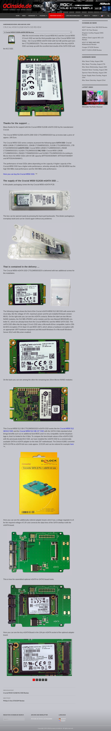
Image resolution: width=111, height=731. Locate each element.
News (24, 15)
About (86, 15)
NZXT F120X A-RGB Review (92, 50)
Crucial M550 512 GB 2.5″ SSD (32, 431)
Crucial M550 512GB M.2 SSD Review (16, 691)
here (72, 444)
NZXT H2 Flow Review (90, 30)
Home (17, 15)
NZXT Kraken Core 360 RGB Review (94, 27)
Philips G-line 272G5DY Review (13, 699)
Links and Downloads (73, 15)
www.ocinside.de (57, 728)
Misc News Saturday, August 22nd (93, 80)
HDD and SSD (22, 24)
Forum (95, 15)
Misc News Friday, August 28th (92, 61)
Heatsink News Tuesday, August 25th (94, 70)
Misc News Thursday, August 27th (93, 64)
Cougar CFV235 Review (90, 47)
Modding (43, 15)
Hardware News (89, 57)
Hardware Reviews (56, 15)
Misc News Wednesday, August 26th (94, 67)
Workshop (31, 15)
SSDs (28, 24)
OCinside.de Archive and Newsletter (41, 719)
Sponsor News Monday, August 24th (94, 72)
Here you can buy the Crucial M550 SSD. (19, 174)
